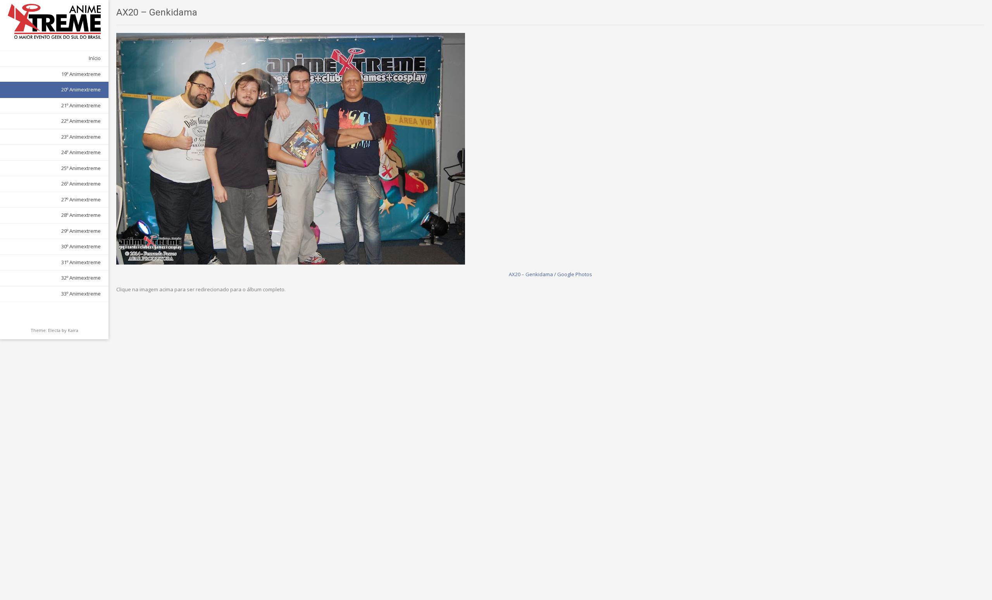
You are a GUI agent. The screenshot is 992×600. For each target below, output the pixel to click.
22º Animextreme (81, 120)
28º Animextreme (81, 214)
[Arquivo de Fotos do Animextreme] (54, 21)
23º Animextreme (81, 136)
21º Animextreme (81, 105)
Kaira (73, 330)
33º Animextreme (81, 293)
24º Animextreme (81, 152)
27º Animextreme (81, 199)
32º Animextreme (81, 277)
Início (95, 58)
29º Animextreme (81, 230)
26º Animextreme (81, 183)
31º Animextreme (81, 262)
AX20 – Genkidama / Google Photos (550, 274)
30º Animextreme (81, 246)
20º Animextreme (81, 89)
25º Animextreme (81, 168)
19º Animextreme (81, 73)
